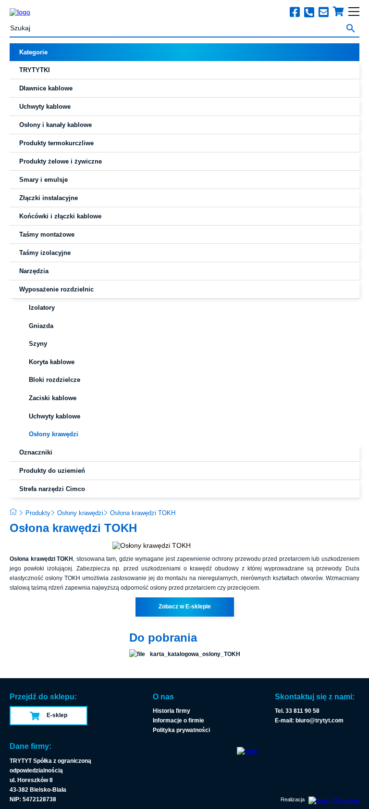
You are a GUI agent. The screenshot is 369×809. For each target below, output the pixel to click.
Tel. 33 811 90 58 (297, 711)
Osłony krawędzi (80, 513)
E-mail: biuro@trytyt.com (309, 720)
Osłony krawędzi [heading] (53, 434)
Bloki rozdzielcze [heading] (54, 379)
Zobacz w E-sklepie (185, 606)
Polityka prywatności (181, 730)
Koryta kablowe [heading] (51, 362)
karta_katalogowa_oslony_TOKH (195, 654)
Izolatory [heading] (42, 307)
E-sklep (57, 715)
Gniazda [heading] (41, 325)
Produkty (37, 513)
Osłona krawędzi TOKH (142, 513)
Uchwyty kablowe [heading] (54, 416)
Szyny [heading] (38, 343)
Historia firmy (171, 711)
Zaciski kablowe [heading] (52, 398)
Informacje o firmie (178, 720)
